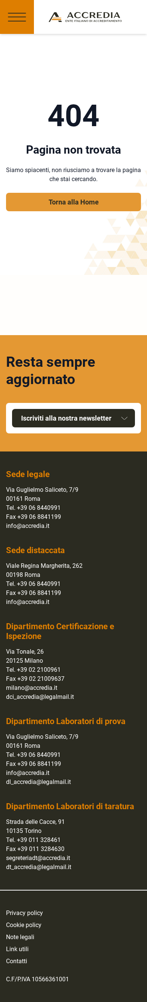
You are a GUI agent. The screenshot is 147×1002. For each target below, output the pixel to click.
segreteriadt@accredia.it (38, 858)
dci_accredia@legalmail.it (40, 696)
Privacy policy (24, 913)
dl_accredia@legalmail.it (38, 781)
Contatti (16, 961)
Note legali (20, 937)
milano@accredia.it (31, 687)
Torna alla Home (74, 202)
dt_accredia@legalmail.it (38, 867)
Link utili (17, 949)
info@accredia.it (27, 525)
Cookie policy (23, 925)
